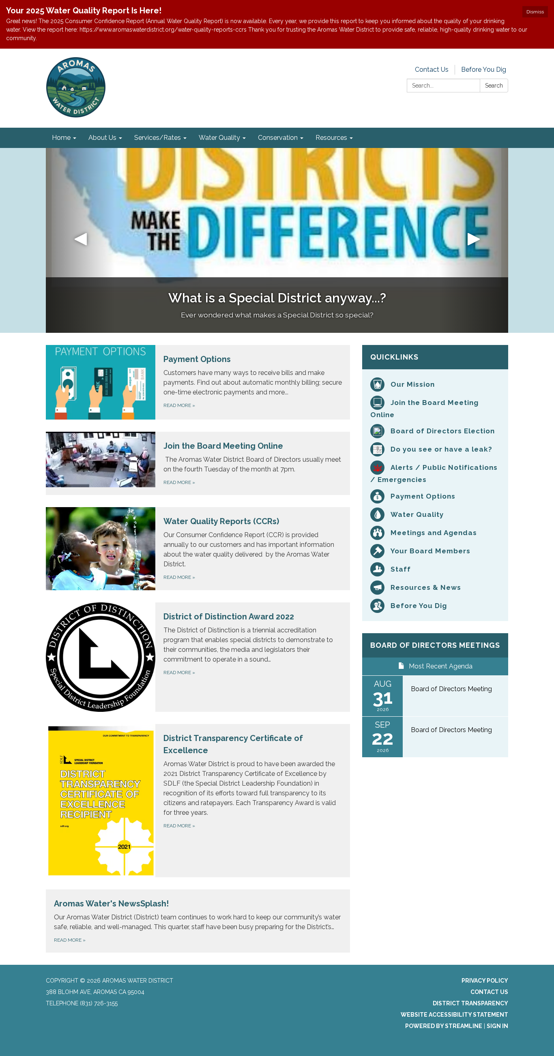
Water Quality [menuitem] (219, 137)
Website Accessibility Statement (454, 1014)
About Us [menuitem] (102, 137)
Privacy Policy (485, 980)
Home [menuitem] (61, 137)
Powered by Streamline (443, 1026)
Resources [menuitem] (331, 137)
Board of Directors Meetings (435, 645)
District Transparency (470, 1003)
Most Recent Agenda (440, 666)
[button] (80, 240)
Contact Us (432, 69)
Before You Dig (483, 69)
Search (494, 85)
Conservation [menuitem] (278, 137)
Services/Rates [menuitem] (157, 137)
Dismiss (535, 12)
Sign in (497, 1026)
